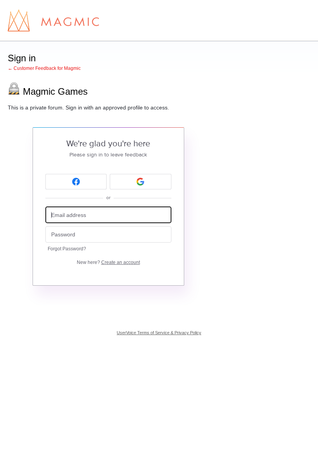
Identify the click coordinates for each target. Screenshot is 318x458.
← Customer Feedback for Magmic (44, 68)
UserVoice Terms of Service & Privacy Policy (159, 332)
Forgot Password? (67, 249)
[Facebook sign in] (76, 181)
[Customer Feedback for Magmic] (53, 20)
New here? (108, 262)
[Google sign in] (140, 181)
